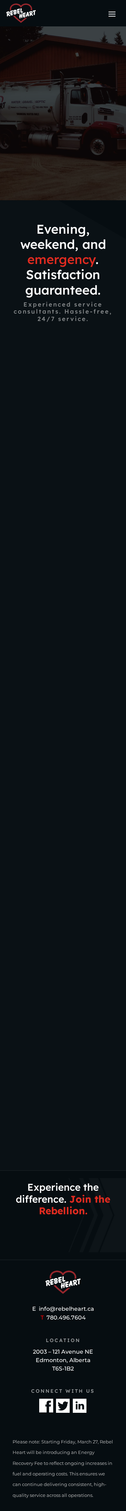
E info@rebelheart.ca (63, 1308)
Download (63, 1103)
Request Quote (63, 173)
